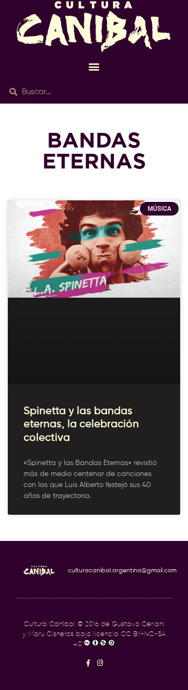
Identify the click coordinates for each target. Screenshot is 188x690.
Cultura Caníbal (49, 624)
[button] (94, 66)
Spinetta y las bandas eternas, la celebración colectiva (81, 424)
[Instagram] (100, 663)
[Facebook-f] (88, 663)
